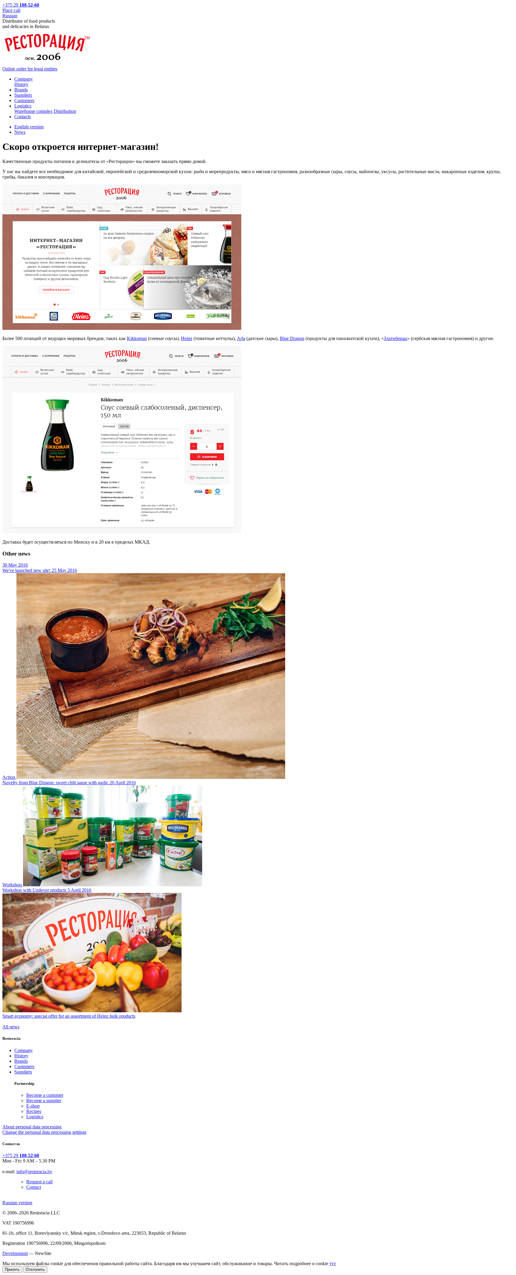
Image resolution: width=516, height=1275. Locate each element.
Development (15, 1253)
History (21, 84)
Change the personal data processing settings (44, 1132)
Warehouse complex (33, 111)
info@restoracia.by (34, 1171)
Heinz (186, 338)
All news (10, 1026)
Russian (9, 15)
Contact (33, 1187)
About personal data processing (32, 1126)
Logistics (34, 1116)
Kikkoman (137, 338)
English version (29, 126)
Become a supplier (43, 1100)
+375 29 (20, 4)
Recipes (33, 1111)
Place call (11, 10)
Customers (24, 1066)
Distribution (65, 111)
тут (332, 1263)
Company (23, 1050)
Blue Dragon (292, 338)
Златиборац (395, 338)
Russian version (17, 1202)
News (19, 132)
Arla (241, 338)
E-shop (33, 1105)
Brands (21, 1061)
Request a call (39, 1181)
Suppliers (23, 1071)
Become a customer (44, 1095)
